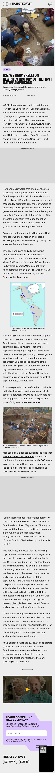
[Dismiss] (51, 748)
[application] (27, 689)
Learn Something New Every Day (19, 718)
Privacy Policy (27, 741)
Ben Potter (22, 330)
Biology (8, 762)
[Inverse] (22, 4)
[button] (27, 689)
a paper (38, 200)
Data (22, 762)
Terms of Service (12, 741)
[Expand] (42, 748)
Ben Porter (2, 38)
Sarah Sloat (12, 95)
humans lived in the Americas (18, 456)
